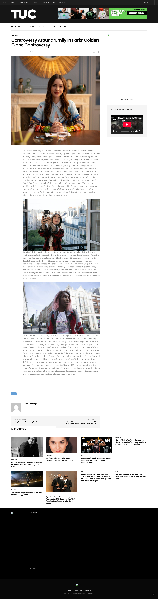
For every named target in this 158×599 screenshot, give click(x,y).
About (13, 3)
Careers (36, 3)
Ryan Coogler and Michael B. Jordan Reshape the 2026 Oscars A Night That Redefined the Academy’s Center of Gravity (60, 500)
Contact (46, 3)
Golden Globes (35, 394)
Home (5, 3)
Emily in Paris (24, 394)
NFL (82, 471)
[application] (127, 124)
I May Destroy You (48, 394)
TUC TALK (51, 26)
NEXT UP (31, 26)
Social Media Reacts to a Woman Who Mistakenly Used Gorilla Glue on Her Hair (81, 423)
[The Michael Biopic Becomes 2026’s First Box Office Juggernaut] (27, 479)
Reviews (118, 437)
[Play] (114, 131)
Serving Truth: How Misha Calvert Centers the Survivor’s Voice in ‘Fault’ (60, 459)
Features (49, 455)
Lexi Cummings (16, 52)
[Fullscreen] (140, 131)
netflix (69, 394)
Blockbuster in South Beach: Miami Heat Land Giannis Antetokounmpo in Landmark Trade (96, 460)
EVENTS (41, 26)
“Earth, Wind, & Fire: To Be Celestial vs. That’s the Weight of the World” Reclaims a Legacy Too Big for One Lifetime (130, 442)
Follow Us (147, 3)
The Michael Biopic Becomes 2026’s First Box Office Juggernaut (26, 493)
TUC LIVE (62, 26)
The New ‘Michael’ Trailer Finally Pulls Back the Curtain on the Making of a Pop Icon (130, 476)
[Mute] (136, 131)
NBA (82, 455)
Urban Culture (24, 3)
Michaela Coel (60, 394)
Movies (13, 489)
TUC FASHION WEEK (59, 3)
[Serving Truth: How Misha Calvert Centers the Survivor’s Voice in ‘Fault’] (61, 445)
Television (14, 35)
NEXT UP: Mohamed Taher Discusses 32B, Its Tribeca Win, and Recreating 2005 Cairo (26, 464)
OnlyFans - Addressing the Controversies (31, 422)
